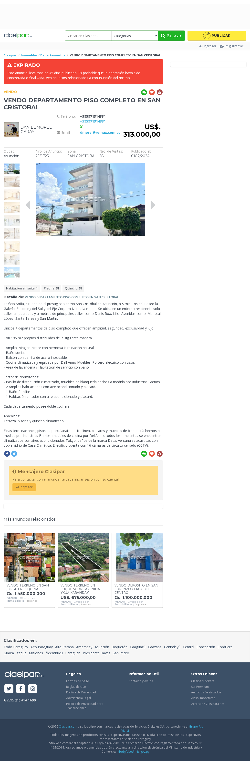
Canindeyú (172, 647)
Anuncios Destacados (206, 692)
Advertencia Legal (78, 698)
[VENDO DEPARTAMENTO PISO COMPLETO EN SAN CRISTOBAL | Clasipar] (12, 165)
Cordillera (225, 647)
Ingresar (209, 46)
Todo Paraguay (16, 647)
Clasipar (10, 55)
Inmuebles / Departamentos (43, 55)
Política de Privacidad (81, 692)
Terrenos (32, 600)
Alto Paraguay (42, 647)
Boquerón (119, 647)
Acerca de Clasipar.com (207, 704)
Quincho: (73, 288)
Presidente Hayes (96, 653)
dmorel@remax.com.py (100, 132)
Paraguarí (72, 653)
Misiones (36, 653)
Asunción (102, 647)
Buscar (173, 35)
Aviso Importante (203, 698)
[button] (217, 36)
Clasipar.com (68, 726)
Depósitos (140, 604)
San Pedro (121, 653)
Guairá (9, 653)
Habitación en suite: (22, 288)
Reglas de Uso (76, 687)
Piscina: (51, 288)
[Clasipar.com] (18, 35)
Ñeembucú (54, 653)
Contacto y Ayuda (141, 681)
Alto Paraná (64, 647)
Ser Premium (200, 687)
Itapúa (21, 653)
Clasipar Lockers (202, 681)
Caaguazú (138, 647)
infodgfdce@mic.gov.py (133, 752)
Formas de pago (77, 681)
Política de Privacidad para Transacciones (84, 706)
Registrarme (234, 46)
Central (188, 647)
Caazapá (155, 647)
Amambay (84, 647)
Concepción (206, 647)
